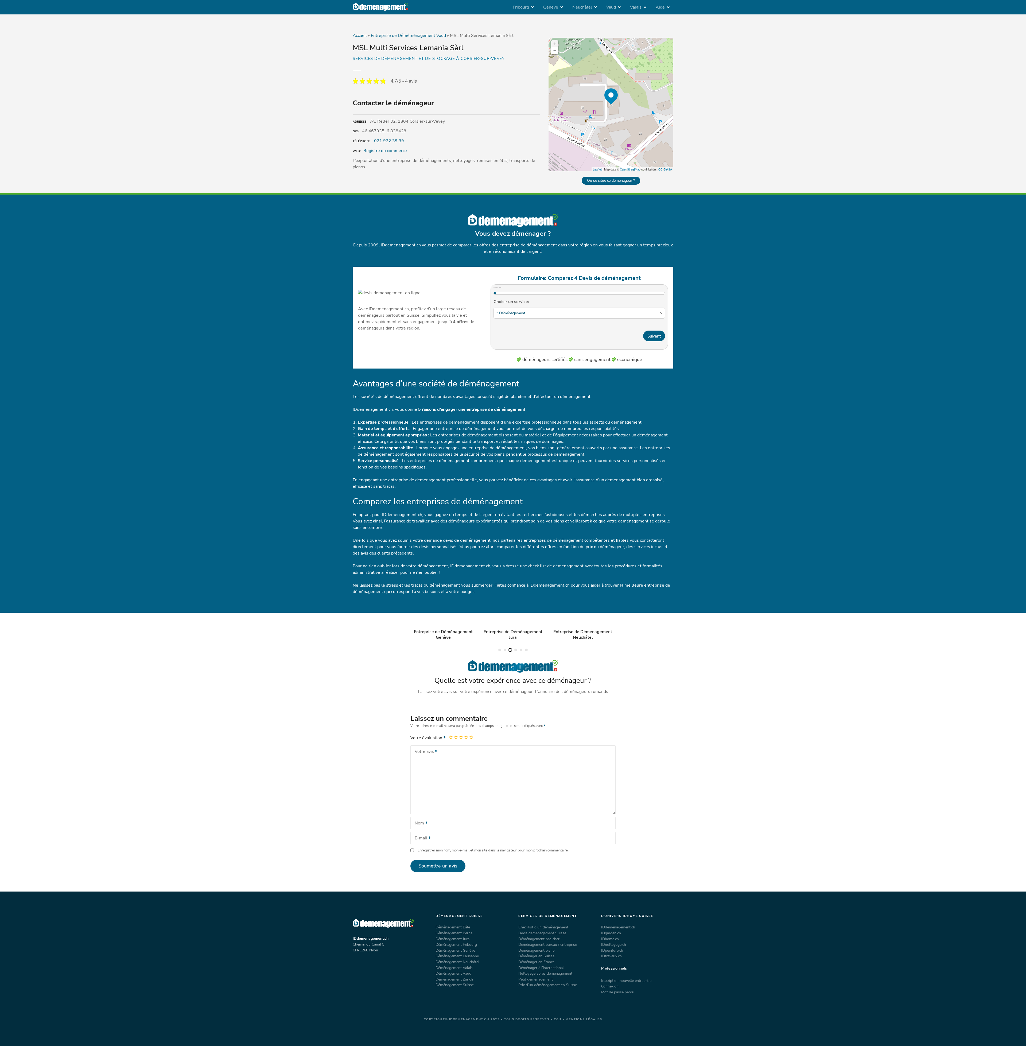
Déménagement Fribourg (456, 944)
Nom (418, 823)
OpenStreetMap (630, 169)
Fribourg (521, 7)
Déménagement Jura (452, 939)
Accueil (360, 35)
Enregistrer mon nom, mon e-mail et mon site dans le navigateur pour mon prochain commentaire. (493, 850)
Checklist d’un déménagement (543, 927)
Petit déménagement (535, 979)
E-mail (419, 838)
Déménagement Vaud (453, 973)
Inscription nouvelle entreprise (626, 980)
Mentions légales (584, 1019)
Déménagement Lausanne (457, 956)
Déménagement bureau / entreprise (547, 944)
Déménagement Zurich (454, 979)
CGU (557, 1019)
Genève (550, 7)
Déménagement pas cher (538, 939)
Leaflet (597, 169)
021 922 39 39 (389, 141)
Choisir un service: (511, 302)
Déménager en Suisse (536, 956)
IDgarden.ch (611, 933)
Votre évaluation (426, 738)
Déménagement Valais (454, 967)
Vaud (611, 7)
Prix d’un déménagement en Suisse (547, 984)
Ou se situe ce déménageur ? (611, 180)
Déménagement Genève (455, 950)
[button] (499, 650)
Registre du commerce (385, 151)
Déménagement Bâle (453, 927)
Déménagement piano (536, 950)
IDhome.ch (610, 939)
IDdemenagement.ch (618, 927)
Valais (636, 7)
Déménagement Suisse (455, 984)
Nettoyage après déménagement (545, 973)
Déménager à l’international (541, 967)
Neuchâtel (582, 7)
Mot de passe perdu (617, 992)
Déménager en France (536, 961)
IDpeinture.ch (612, 950)
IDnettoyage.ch (613, 944)
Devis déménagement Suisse (542, 933)
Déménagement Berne (454, 933)
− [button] (554, 50)
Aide (660, 7)
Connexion (610, 986)
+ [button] (554, 44)
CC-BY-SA (665, 169)
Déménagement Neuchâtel (457, 961)
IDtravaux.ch (611, 956)
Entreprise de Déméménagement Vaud (408, 35)
